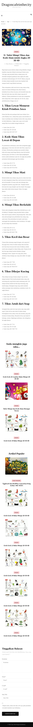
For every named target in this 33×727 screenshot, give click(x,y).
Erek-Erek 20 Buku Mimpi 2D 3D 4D (16, 575)
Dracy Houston (9, 63)
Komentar (4, 659)
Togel (16, 51)
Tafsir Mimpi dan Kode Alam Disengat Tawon (16, 410)
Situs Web (4, 694)
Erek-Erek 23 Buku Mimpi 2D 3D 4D (16, 636)
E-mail (4, 685)
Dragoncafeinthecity (16, 5)
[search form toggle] (31, 14)
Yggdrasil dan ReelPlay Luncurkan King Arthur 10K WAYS (16, 484)
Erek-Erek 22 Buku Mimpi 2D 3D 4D (16, 545)
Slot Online (16, 480)
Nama (4, 676)
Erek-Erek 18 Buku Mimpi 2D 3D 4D (16, 441)
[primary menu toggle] (2, 16)
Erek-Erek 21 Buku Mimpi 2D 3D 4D (16, 606)
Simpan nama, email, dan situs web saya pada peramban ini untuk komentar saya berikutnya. (16, 707)
